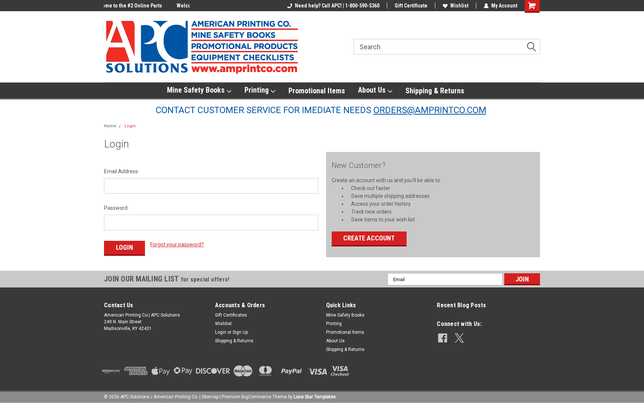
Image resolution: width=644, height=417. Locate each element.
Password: (116, 208)
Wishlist (459, 6)
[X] (459, 338)
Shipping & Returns (434, 90)
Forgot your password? (177, 245)
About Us (373, 89)
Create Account (369, 238)
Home (110, 126)
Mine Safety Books (197, 89)
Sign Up (240, 332)
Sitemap (210, 396)
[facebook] (442, 338)
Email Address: (121, 171)
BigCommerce (256, 396)
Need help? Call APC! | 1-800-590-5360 (337, 6)
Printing (257, 89)
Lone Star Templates (315, 396)
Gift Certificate (411, 6)
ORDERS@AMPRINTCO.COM (429, 110)
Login (130, 126)
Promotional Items (316, 90)
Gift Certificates (231, 315)
